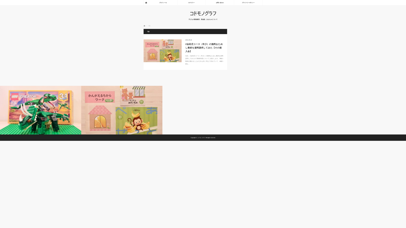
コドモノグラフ (201, 137)
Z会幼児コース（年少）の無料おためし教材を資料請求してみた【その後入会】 (204, 47)
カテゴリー (191, 2)
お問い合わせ (220, 2)
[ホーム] (146, 2)
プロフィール (163, 2)
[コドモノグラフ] (203, 16)
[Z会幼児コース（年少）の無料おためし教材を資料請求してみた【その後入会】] (163, 50)
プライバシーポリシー (248, 2)
